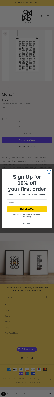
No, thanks (27, 223)
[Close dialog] (49, 172)
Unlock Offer (27, 209)
